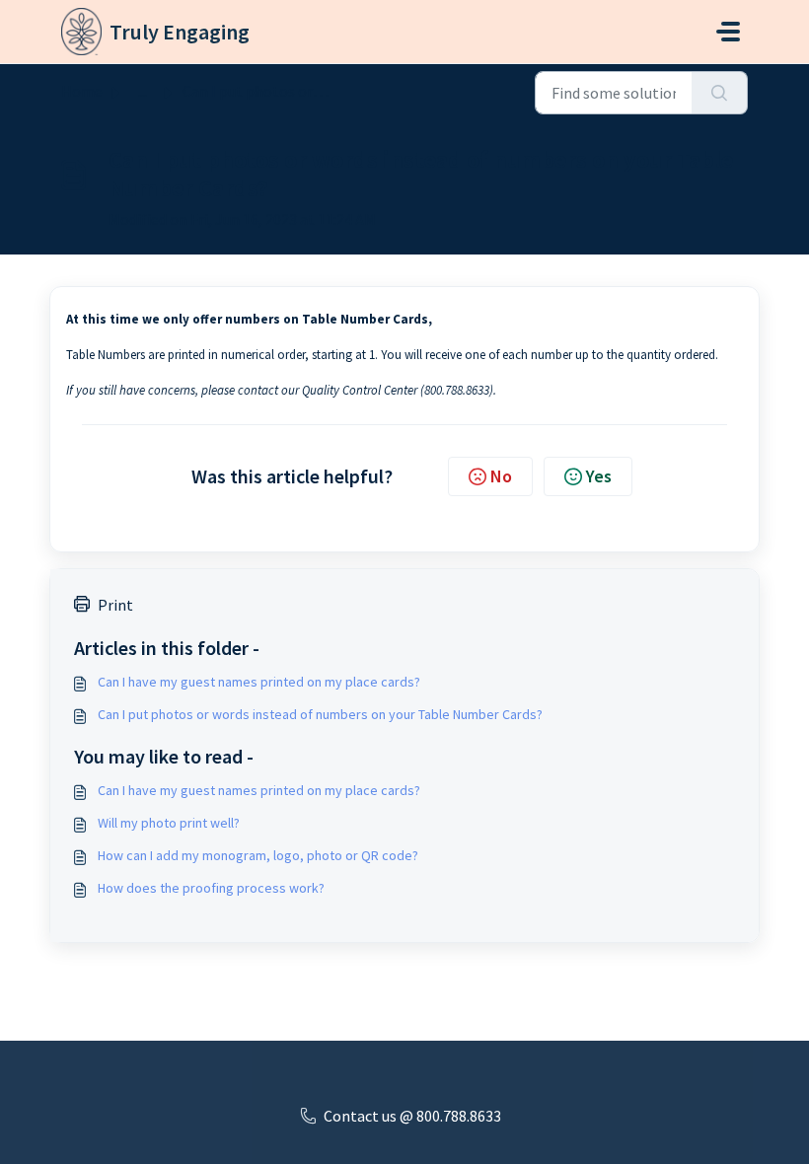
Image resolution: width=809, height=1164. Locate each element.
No (501, 476)
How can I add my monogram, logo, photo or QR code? (258, 855)
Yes (599, 476)
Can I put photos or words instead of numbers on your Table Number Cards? (320, 714)
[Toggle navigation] (728, 31)
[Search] (720, 92)
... (142, 91)
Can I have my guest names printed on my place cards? (259, 682)
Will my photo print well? (169, 823)
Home (82, 91)
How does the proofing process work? (211, 888)
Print (115, 605)
